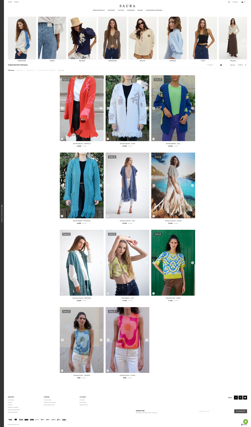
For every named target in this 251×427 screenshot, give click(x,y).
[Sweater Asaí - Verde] (173, 263)
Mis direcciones (83, 404)
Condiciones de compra (50, 402)
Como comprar (47, 400)
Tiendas (10, 1)
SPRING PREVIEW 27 (99, 10)
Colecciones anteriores (154, 10)
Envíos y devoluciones (49, 404)
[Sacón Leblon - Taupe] (127, 108)
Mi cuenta (82, 400)
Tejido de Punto (31, 70)
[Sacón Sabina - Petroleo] (82, 185)
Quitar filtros (61, 70)
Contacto (16, 1)
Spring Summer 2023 (46, 70)
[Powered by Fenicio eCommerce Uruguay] (244, 424)
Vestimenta (111, 10)
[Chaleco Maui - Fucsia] (127, 340)
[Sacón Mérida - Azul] (173, 108)
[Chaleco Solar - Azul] (127, 185)
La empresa (11, 400)
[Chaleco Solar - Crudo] (173, 185)
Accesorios (131, 10)
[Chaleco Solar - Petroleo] (82, 263)
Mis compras (83, 402)
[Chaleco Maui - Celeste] (82, 340)
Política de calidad (12, 412)
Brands (140, 10)
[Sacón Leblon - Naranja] (82, 108)
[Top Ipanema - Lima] (127, 263)
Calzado (121, 10)
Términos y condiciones (14, 409)
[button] (229, 2)
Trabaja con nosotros (13, 407)
